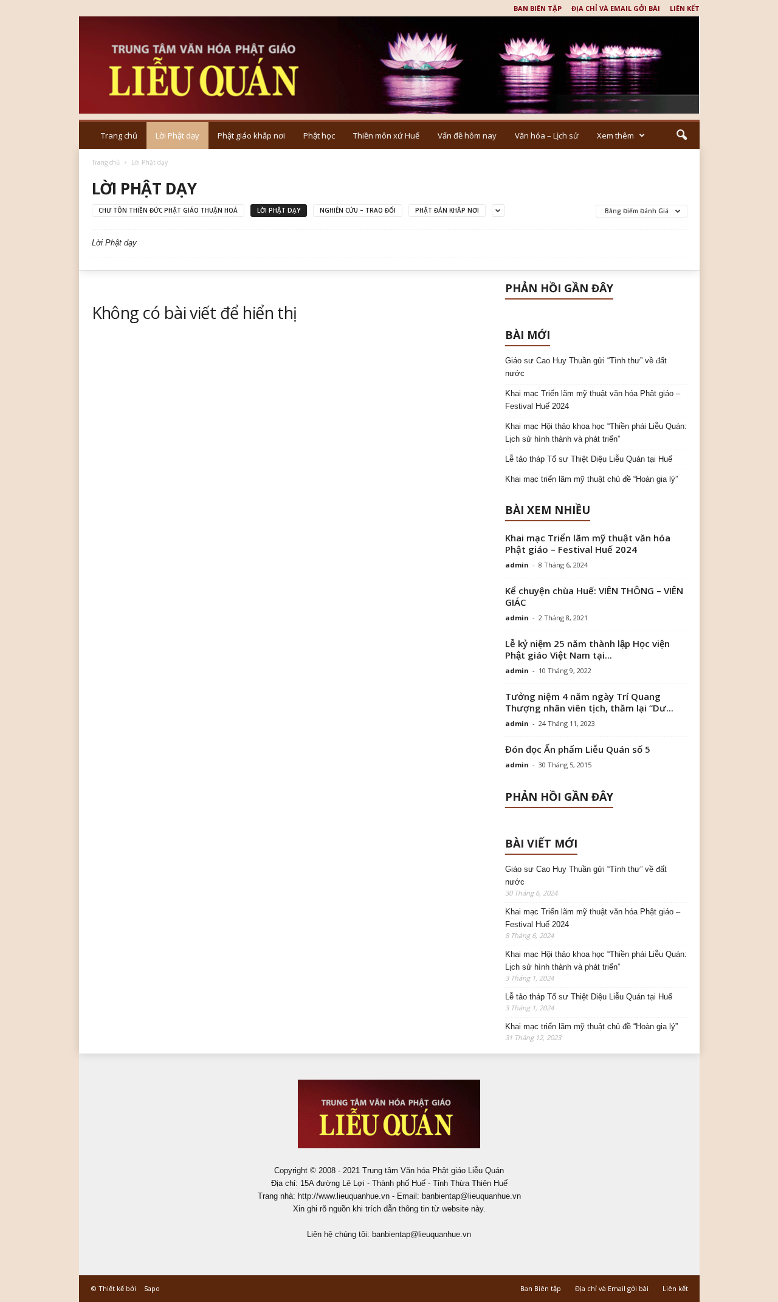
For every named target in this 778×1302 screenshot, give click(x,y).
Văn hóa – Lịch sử (547, 135)
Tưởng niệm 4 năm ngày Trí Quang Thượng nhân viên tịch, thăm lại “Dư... (589, 702)
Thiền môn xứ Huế (386, 135)
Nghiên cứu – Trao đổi (358, 210)
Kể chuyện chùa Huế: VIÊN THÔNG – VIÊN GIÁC (594, 596)
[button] (681, 135)
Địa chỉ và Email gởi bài (615, 8)
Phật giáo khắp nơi (251, 135)
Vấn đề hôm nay (467, 135)
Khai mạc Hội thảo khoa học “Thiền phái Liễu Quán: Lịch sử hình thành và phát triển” (596, 433)
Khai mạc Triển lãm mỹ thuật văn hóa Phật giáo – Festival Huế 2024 (592, 400)
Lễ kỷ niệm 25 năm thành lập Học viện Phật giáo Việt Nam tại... (587, 649)
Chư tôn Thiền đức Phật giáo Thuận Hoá (168, 210)
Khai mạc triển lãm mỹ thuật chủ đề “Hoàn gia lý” (591, 479)
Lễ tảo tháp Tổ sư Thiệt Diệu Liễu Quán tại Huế (588, 459)
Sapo (152, 1288)
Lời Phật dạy (177, 135)
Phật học (319, 135)
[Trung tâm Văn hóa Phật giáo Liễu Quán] (389, 65)
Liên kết (685, 8)
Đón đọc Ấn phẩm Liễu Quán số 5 (577, 749)
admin (517, 564)
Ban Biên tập (538, 8)
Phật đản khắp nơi (447, 210)
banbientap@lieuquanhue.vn (421, 1234)
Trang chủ (119, 135)
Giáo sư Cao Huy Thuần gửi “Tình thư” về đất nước (586, 367)
